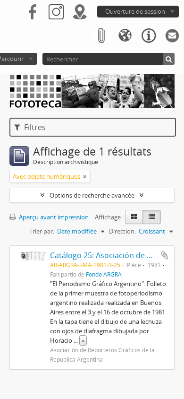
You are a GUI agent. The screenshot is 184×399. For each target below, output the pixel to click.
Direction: (122, 231)
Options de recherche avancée (92, 195)
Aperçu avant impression (53, 217)
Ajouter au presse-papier (164, 255)
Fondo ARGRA (104, 274)
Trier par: (41, 231)
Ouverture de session (135, 11)
